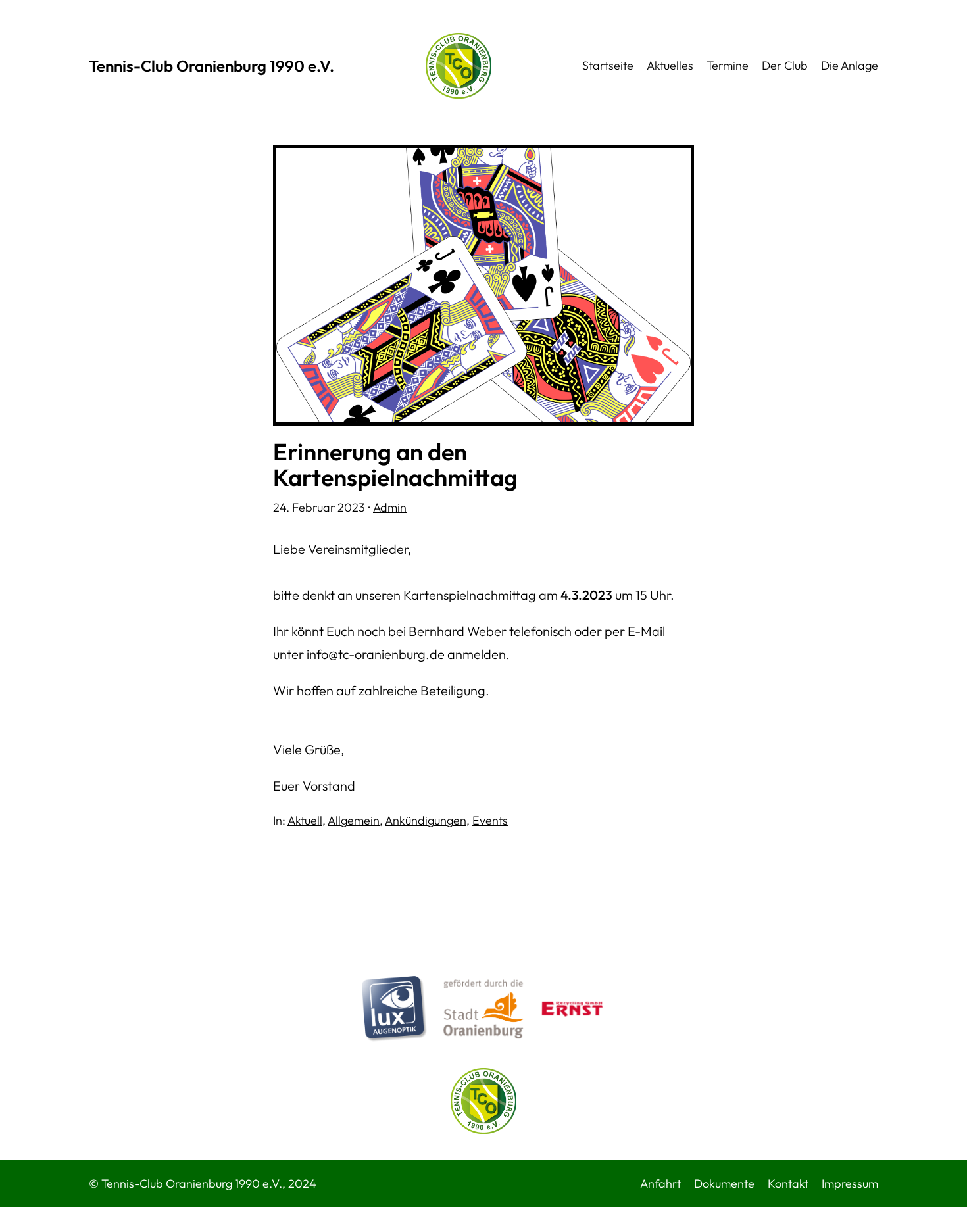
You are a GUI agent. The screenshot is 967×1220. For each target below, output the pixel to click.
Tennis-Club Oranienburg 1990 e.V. (211, 66)
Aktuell (304, 820)
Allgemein (354, 820)
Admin (390, 507)
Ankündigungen (425, 820)
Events (490, 820)
